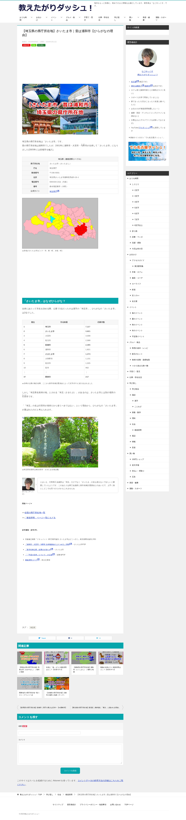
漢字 (136, 401)
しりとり (135, 184)
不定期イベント (138, 336)
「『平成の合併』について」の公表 (38, 555)
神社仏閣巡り (136, 86)
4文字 (137, 202)
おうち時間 (23, 18)
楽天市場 (135, 465)
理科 (134, 418)
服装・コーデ (137, 278)
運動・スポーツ (161, 18)
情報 (134, 442)
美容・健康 (146, 18)
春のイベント (137, 313)
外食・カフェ (137, 272)
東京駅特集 (139, 266)
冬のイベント (137, 330)
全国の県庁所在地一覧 (35, 513)
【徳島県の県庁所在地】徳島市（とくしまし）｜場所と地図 (83, 669)
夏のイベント (137, 319)
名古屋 (133, 82)
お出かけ (38, 18)
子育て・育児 (88, 18)
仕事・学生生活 (103, 18)
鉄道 (134, 290)
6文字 (137, 213)
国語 (134, 395)
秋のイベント (137, 325)
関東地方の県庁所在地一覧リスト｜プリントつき (29, 694)
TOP (31, 795)
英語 (134, 436)
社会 (33, 45)
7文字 (137, 219)
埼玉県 (32, 627)
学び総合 (135, 389)
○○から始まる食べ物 (140, 366)
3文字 (137, 196)
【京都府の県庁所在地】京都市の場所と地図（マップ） (56, 694)
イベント (53, 18)
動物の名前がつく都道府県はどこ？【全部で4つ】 (110, 668)
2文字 (137, 190)
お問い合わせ (115, 805)
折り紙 (134, 231)
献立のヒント (137, 354)
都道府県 (26, 45)
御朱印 (147, 86)
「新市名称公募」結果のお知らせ (38, 550)
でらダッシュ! (144, 128)
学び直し (117, 18)
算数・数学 (136, 412)
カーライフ (136, 284)
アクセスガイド (138, 260)
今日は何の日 (137, 249)
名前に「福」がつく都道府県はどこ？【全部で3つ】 (56, 668)
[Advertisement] (70, 66)
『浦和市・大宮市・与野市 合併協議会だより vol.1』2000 (47, 544)
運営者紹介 (71, 805)
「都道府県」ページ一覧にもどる (40, 518)
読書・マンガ (137, 237)
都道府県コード (31, 560)
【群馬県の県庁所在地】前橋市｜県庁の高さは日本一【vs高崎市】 (43, 707)
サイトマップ (58, 805)
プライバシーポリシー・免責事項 (93, 805)
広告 (134, 477)
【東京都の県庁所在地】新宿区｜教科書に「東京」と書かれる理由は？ (96, 707)
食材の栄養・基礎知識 (141, 360)
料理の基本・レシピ (140, 348)
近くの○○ (135, 295)
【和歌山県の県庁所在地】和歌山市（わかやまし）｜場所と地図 (29, 669)
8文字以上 (139, 225)
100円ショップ (138, 459)
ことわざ (138, 407)
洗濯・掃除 (136, 243)
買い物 (131, 18)
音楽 (134, 447)
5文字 (137, 208)
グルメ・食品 (70, 18)
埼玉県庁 (53, 191)
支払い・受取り (138, 471)
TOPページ (129, 805)
